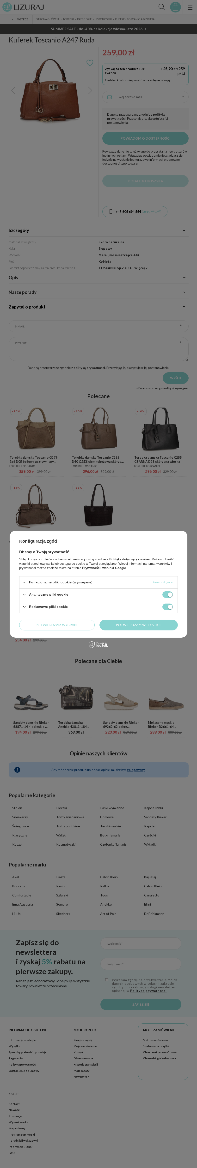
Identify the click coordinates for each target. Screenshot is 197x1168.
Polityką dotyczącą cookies (129, 559)
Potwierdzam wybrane (57, 625)
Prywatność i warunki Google (104, 567)
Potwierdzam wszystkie (139, 625)
